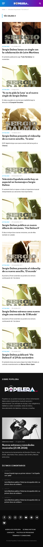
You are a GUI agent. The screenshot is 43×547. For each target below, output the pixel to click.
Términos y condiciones (21, 535)
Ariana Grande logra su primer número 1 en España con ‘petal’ (22, 474)
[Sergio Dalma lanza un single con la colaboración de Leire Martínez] (21, 33)
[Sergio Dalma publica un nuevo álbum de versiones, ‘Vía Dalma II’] (21, 208)
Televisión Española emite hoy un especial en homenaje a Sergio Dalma (20, 182)
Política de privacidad (25, 532)
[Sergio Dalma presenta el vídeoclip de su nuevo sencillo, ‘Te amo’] (21, 119)
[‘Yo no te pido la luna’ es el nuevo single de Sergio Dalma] (21, 76)
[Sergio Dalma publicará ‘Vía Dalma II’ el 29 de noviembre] (21, 338)
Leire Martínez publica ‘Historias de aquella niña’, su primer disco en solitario (22, 483)
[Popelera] (21, 3)
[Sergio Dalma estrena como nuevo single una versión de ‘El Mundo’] (21, 295)
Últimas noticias (29, 529)
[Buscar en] (40, 3)
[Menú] (3, 3)
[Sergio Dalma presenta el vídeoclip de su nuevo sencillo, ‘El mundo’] (21, 252)
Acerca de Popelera (13, 529)
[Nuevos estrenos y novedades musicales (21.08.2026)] (21, 428)
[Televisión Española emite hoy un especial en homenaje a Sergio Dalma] (21, 162)
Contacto (11, 532)
